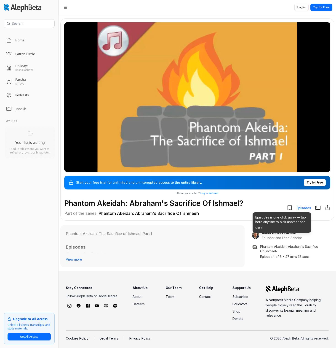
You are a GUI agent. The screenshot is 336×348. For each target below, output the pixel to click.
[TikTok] (78, 305)
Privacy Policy (140, 338)
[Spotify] (115, 305)
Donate (237, 319)
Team (170, 297)
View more (74, 259)
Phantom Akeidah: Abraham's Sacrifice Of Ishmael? (149, 213)
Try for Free (321, 7)
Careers (139, 304)
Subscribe (240, 297)
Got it (258, 227)
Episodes (303, 208)
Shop (236, 311)
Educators (240, 304)
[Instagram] (69, 305)
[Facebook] (87, 305)
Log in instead (209, 193)
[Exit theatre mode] (318, 208)
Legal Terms (109, 338)
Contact (205, 297)
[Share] (327, 207)
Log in (301, 7)
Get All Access (29, 337)
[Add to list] (289, 208)
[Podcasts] (106, 305)
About (137, 297)
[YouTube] (97, 305)
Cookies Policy (77, 338)
